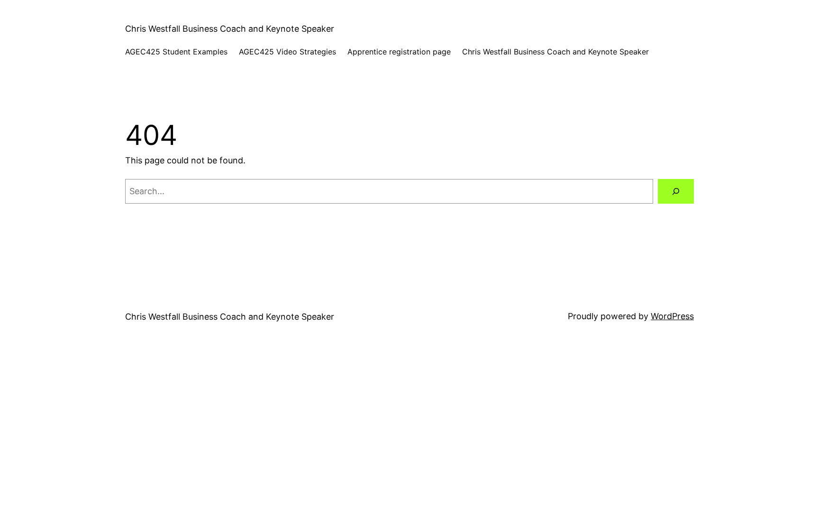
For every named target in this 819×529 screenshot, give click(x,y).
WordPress (672, 316)
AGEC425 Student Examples (176, 51)
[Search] (676, 191)
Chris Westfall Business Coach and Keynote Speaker (229, 29)
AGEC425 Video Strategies (287, 51)
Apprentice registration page (399, 51)
